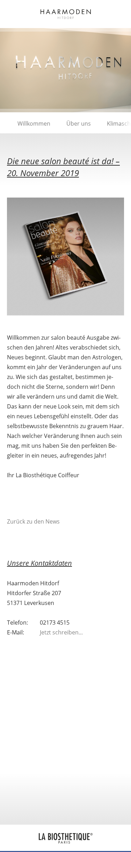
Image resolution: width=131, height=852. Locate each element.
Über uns (78, 123)
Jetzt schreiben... (61, 632)
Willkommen (33, 123)
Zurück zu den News (33, 521)
